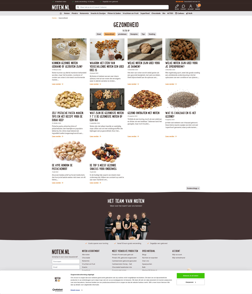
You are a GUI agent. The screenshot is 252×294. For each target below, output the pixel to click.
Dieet (99, 34)
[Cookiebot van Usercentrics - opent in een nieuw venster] (57, 290)
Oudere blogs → (193, 188)
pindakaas (122, 34)
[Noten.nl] (60, 7)
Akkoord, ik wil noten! (190, 275)
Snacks (84, 267)
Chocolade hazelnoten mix (122, 267)
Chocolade (156, 13)
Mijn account (177, 254)
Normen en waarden (150, 258)
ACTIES (170, 13)
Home (54, 18)
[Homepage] (61, 13)
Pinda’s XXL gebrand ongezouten (124, 258)
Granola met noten (119, 270)
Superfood (145, 13)
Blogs (144, 254)
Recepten (134, 34)
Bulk (143, 267)
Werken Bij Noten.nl (149, 270)
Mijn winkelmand (178, 258)
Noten (67, 13)
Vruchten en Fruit (131, 13)
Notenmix (84, 13)
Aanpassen (189, 282)
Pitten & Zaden (114, 13)
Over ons (145, 261)
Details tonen (75, 290)
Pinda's (75, 13)
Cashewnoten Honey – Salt (122, 264)
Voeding (152, 34)
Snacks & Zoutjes (98, 13)
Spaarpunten (147, 264)
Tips (143, 34)
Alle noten (86, 254)
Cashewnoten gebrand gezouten (124, 261)
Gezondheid (109, 34)
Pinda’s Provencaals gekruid (122, 254)
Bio (164, 13)
